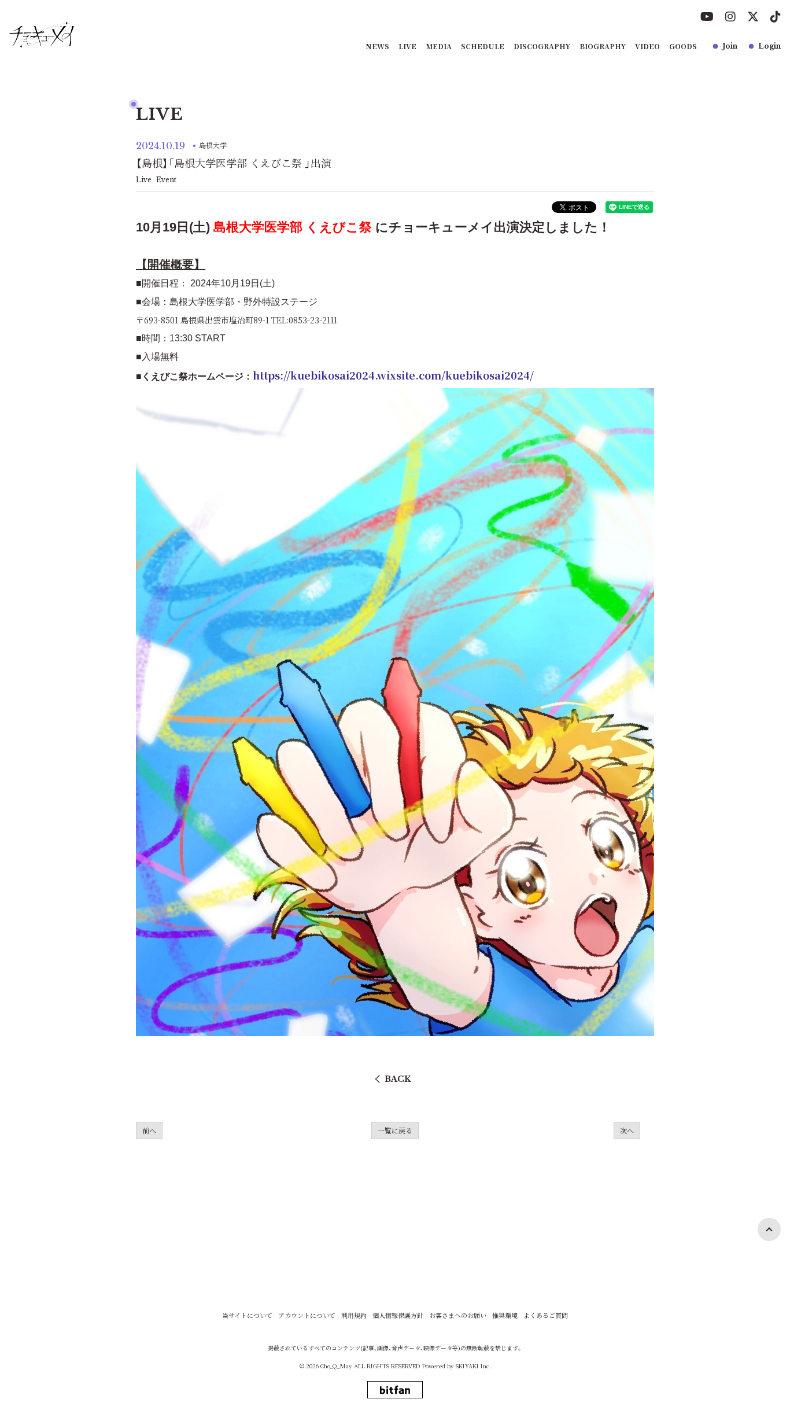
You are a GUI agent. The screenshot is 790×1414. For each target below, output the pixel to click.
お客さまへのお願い (457, 1315)
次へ (627, 1130)
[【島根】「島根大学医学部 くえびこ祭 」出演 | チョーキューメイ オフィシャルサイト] (42, 35)
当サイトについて (247, 1315)
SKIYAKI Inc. (473, 1365)
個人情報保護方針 (397, 1315)
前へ (149, 1130)
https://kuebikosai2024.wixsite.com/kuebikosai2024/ (393, 374)
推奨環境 (505, 1315)
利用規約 (354, 1315)
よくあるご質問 (545, 1315)
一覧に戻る (395, 1130)
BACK (398, 1079)
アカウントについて (306, 1315)
